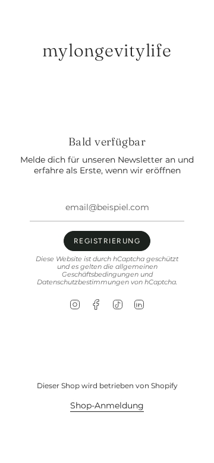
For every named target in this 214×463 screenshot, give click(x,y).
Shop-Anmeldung (107, 405)
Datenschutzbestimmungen (83, 282)
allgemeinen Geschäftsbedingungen (110, 270)
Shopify (164, 385)
